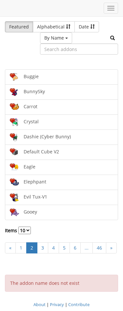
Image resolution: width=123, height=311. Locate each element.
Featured (19, 27)
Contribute (79, 304)
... (87, 248)
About (39, 304)
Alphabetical (51, 27)
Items (11, 230)
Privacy (57, 304)
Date (84, 27)
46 (99, 248)
